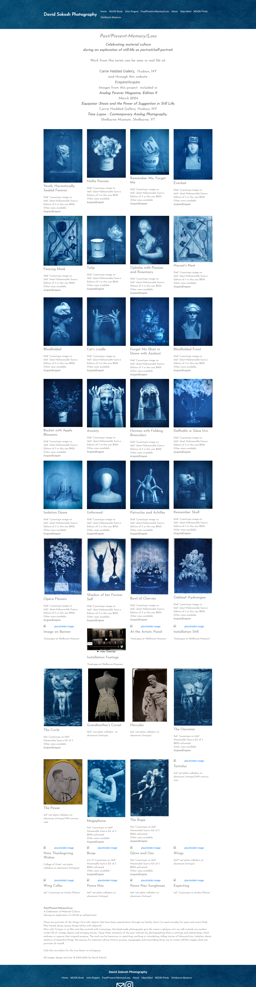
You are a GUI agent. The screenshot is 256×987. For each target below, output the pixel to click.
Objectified (185, 11)
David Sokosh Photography (70, 14)
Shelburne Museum (110, 17)
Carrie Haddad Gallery (116, 71)
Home (103, 11)
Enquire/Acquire (128, 82)
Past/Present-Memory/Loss (155, 11)
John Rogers (131, 11)
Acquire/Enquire (52, 211)
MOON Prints (201, 11)
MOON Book (116, 11)
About (174, 11)
